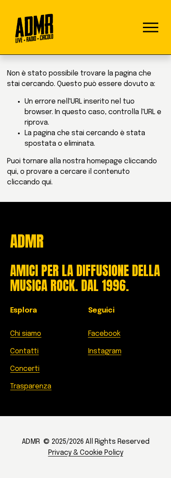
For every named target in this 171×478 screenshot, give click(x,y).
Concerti (24, 369)
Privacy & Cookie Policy (85, 452)
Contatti (24, 351)
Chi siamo (25, 334)
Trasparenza (30, 386)
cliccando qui (29, 182)
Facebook (104, 334)
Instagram (104, 351)
